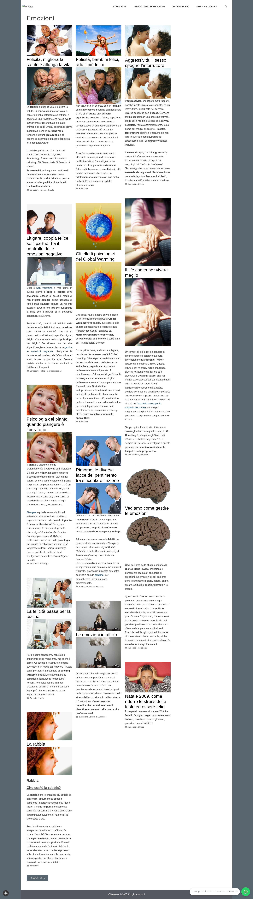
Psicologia (44, 563)
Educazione (133, 454)
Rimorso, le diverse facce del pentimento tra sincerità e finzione (97, 475)
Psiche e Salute (47, 190)
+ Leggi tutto (37, 878)
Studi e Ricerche (206, 6)
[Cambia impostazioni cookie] (6, 893)
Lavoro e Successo (98, 717)
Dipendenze (119, 6)
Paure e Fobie (180, 6)
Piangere (31, 512)
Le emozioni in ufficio (96, 634)
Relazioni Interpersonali (149, 6)
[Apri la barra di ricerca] (226, 6)
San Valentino (44, 287)
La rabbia (36, 744)
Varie (42, 698)
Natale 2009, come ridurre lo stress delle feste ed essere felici (145, 701)
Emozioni (34, 190)
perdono (99, 575)
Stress (141, 727)
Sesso (141, 184)
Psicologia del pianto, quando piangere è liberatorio (48, 424)
